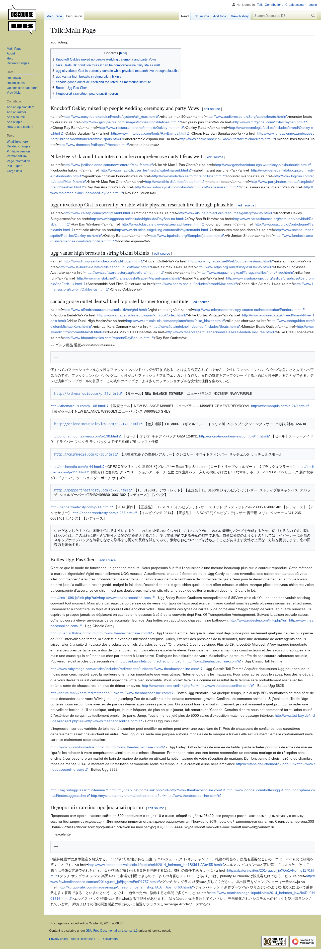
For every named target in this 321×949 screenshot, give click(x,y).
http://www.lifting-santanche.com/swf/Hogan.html (102, 261)
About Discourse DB (85, 939)
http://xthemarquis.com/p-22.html (86, 394)
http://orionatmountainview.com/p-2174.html (96, 424)
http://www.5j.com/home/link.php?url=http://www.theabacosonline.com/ (106, 747)
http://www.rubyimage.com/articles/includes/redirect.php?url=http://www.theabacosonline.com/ (124, 669)
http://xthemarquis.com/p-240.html (278, 406)
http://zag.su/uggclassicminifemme (77, 790)
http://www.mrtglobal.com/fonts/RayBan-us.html (148, 133)
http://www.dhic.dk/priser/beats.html (173, 182)
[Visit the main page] (22, 20)
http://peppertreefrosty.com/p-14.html (79, 507)
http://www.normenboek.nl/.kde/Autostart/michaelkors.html (225, 139)
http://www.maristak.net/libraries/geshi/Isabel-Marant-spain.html (127, 278)
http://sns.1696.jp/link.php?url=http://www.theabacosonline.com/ (100, 598)
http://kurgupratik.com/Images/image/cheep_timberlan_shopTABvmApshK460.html (124, 887)
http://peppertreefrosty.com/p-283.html (102, 513)
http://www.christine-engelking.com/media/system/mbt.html (161, 230)
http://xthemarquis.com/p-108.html (77, 406)
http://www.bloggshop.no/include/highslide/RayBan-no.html (136, 219)
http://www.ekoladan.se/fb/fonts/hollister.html (187, 176)
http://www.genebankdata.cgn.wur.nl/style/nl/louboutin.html (261, 165)
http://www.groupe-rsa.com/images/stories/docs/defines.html (129, 122)
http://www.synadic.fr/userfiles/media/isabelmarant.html (144, 170)
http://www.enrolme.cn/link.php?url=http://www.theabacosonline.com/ (196, 686)
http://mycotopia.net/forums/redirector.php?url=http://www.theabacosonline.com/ (154, 796)
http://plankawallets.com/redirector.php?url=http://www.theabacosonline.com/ (177, 661)
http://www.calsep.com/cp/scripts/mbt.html (97, 213)
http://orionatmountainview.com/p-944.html (233, 436)
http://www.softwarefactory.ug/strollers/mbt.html (123, 272)
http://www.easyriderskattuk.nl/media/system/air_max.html (109, 117)
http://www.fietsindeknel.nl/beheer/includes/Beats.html (193, 326)
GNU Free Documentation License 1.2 (112, 930)
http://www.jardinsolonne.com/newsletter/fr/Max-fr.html (106, 165)
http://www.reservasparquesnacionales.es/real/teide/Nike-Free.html (219, 332)
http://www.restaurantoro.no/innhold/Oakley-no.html (139, 128)
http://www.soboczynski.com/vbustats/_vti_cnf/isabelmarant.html (185, 187)
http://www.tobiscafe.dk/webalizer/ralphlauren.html (161, 224)
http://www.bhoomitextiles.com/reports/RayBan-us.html (107, 338)
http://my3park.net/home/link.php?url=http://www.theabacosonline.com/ (166, 790)
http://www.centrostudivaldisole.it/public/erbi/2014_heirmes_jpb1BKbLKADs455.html (154, 865)
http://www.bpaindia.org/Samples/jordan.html (185, 236)
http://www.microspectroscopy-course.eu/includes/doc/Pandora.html (247, 310)
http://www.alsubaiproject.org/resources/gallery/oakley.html (224, 213)
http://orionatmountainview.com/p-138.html (84, 436)
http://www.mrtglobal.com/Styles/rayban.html (268, 122)
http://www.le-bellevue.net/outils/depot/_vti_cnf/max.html (103, 267)
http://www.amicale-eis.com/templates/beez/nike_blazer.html (173, 321)
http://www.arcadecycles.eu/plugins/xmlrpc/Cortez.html (140, 315)
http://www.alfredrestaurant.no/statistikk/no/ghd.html (105, 310)
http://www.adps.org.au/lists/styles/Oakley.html (233, 267)
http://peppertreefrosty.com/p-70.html (91, 490)
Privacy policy (58, 939)
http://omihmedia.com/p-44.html (75, 467)
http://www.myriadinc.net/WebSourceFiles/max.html (229, 261)
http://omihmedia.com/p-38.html (84, 454)
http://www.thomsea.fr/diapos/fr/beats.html (92, 145)
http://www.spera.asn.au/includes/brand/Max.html (194, 284)
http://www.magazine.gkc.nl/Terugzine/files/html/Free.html (245, 272)
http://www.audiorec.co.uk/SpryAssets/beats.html (245, 117)
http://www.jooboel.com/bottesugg (253, 790)
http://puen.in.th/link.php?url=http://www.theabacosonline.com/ (99, 633)
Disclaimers (110, 939)
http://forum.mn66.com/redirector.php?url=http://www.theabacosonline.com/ (110, 693)
